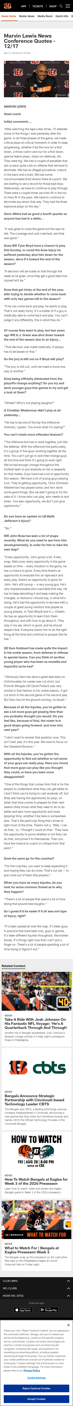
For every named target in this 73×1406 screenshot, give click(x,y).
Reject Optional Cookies (37, 1388)
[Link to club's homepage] (7, 4)
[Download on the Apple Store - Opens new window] (23, 1310)
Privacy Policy (32, 1370)
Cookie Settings (36, 1377)
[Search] (61, 6)
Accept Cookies (37, 1398)
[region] (36, 1363)
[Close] (68, 1325)
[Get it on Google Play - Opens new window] (48, 1311)
